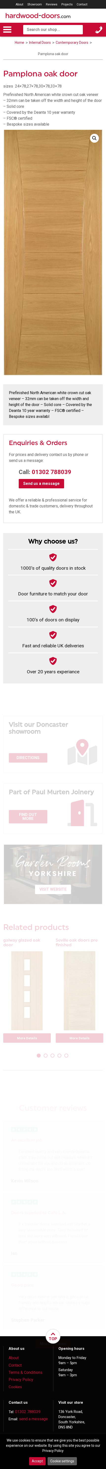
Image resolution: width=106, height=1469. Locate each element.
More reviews (53, 1343)
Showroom (34, 4)
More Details (27, 1038)
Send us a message (41, 483)
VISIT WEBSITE (53, 889)
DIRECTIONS (28, 757)
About (19, 4)
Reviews (51, 4)
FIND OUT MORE (28, 816)
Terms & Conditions (25, 1372)
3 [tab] (53, 1056)
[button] (94, 138)
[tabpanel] (27, 992)
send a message (33, 1419)
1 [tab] (39, 1056)
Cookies (15, 1387)
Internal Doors (40, 43)
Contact (82, 4)
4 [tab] (59, 1056)
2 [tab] (46, 1056)
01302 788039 (51, 472)
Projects (67, 4)
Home (19, 43)
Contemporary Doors (72, 43)
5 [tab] (66, 1056)
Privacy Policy (21, 1379)
